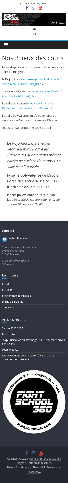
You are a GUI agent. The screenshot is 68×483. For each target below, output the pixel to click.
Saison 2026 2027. (12, 328)
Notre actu (8, 334)
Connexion (8, 307)
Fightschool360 (18, 238)
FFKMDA (7, 290)
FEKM (5, 284)
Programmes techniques (16, 295)
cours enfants (10, 349)
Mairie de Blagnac (12, 301)
